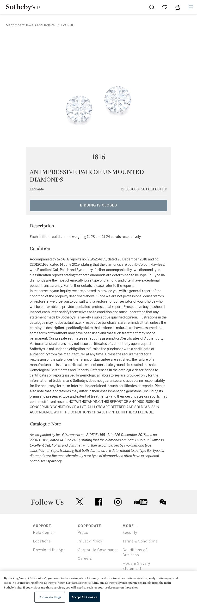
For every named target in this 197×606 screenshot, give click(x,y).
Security (130, 533)
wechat (163, 502)
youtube (141, 502)
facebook (98, 502)
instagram (118, 502)
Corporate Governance (98, 550)
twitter (79, 502)
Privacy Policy (90, 541)
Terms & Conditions (140, 541)
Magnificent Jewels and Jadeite (30, 25)
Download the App (49, 550)
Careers (85, 559)
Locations (42, 541)
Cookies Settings (50, 597)
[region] (98, 588)
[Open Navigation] (190, 7)
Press (83, 533)
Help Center (43, 533)
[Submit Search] (151, 7)
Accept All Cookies (84, 597)
